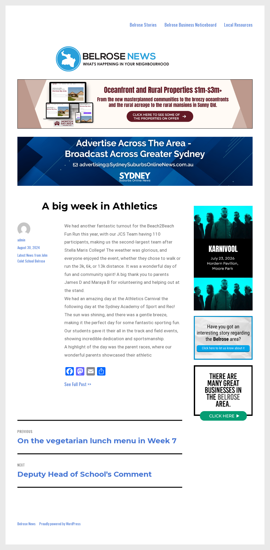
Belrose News (26, 523)
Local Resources (238, 24)
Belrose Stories (143, 24)
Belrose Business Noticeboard (190, 24)
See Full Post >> (77, 384)
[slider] (228, 305)
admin (21, 239)
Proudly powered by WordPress (60, 523)
